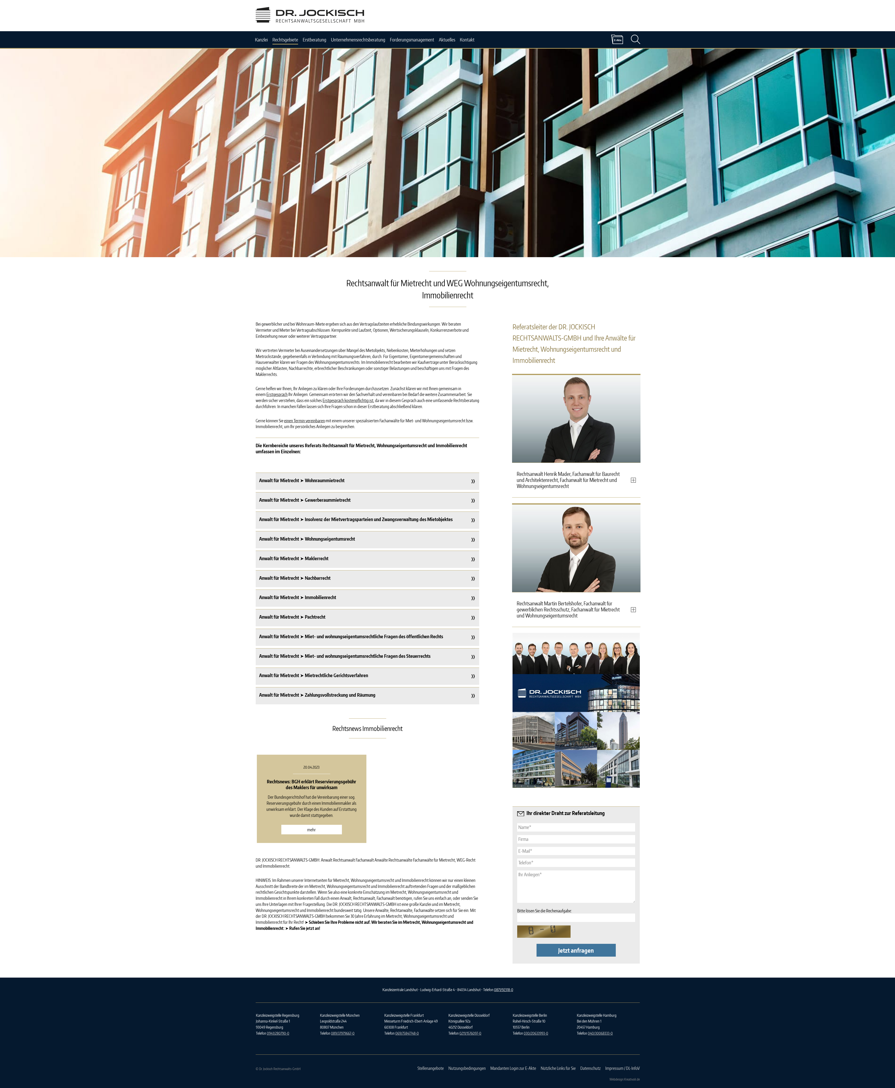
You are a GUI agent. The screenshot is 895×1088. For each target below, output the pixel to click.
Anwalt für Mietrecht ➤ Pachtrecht (292, 617)
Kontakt (467, 40)
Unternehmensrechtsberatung (358, 40)
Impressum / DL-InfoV (622, 1068)
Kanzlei (261, 40)
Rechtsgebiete (285, 40)
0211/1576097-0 (470, 1033)
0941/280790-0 (278, 1033)
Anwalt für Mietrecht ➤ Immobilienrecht (297, 597)
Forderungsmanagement (412, 40)
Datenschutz (590, 1068)
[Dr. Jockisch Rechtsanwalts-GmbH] (310, 21)
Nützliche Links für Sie (558, 1068)
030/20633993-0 (536, 1033)
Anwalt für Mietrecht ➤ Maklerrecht (293, 558)
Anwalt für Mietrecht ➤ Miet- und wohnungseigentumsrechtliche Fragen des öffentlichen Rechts (351, 636)
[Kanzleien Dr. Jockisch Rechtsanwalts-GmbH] (576, 731)
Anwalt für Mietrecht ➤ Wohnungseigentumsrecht (307, 539)
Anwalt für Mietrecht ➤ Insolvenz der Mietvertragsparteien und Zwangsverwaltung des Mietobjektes (356, 519)
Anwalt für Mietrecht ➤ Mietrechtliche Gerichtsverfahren (313, 675)
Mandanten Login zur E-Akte (513, 1068)
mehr (311, 829)
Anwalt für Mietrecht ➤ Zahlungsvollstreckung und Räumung (317, 695)
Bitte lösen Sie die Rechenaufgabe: (544, 910)
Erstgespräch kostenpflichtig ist (348, 400)
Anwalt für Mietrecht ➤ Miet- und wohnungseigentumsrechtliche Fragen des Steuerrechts (344, 656)
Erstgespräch (277, 394)
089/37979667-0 (343, 1033)
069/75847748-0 (407, 1033)
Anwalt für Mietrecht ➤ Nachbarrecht (294, 578)
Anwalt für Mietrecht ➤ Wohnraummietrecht (301, 480)
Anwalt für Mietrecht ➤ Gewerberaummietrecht (305, 500)
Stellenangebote (430, 1068)
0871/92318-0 (503, 989)
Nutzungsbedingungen (467, 1068)
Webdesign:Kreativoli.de (624, 1079)
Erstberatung (314, 40)
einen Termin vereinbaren (304, 420)
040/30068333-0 (600, 1033)
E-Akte (617, 39)
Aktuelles (447, 40)
